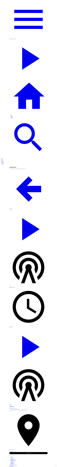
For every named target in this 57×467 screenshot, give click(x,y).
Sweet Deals (12, 117)
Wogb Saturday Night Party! (12, 287)
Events (11, 116)
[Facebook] (2, 163)
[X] (12, 457)
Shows (11, 115)
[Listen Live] (29, 228)
